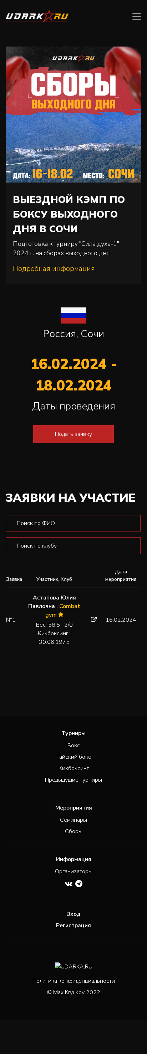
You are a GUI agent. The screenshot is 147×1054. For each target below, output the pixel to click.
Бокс (73, 745)
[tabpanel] (73, 588)
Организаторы (73, 871)
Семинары (73, 820)
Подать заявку (73, 434)
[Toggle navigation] (137, 16)
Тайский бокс (73, 757)
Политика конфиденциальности (73, 981)
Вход (73, 914)
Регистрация (73, 925)
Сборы (73, 831)
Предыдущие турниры (73, 780)
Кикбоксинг (74, 768)
